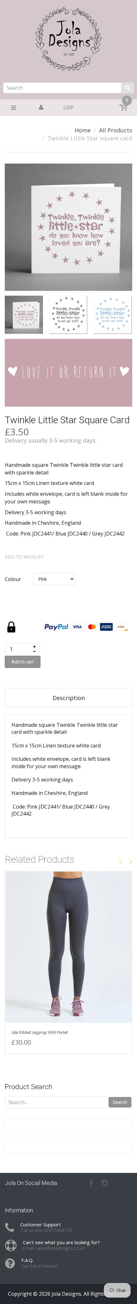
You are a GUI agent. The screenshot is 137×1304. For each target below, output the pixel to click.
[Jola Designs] (68, 57)
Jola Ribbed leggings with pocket (39, 1032)
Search (120, 1102)
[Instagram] (104, 1183)
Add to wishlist (24, 557)
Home (83, 130)
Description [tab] (69, 698)
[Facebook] (91, 1183)
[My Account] (41, 108)
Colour (13, 579)
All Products (115, 130)
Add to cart (22, 661)
